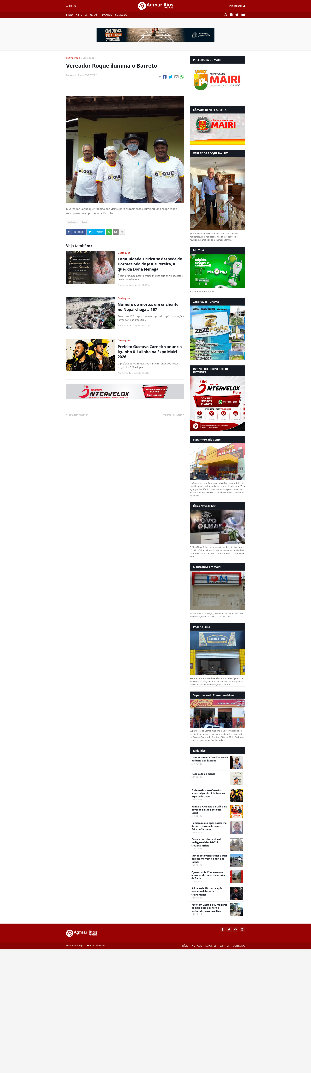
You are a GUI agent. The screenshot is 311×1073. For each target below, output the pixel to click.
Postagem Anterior (78, 414)
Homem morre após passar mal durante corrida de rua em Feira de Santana (209, 826)
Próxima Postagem (172, 414)
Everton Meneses (96, 945)
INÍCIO (69, 14)
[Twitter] (170, 77)
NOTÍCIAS (197, 945)
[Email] (176, 77)
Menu (72, 5)
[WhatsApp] (182, 77)
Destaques (88, 57)
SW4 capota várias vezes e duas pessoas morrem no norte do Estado (209, 858)
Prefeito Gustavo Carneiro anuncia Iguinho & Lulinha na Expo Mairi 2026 (150, 351)
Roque (84, 222)
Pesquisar (235, 5)
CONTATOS (121, 14)
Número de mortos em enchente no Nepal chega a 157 (148, 307)
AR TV (79, 14)
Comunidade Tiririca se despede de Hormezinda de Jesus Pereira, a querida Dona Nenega (150, 264)
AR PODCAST (92, 14)
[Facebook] (165, 77)
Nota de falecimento (203, 773)
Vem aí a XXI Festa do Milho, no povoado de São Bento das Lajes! (209, 809)
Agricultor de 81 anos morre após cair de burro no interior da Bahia (208, 875)
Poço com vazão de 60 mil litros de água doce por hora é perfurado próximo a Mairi (209, 908)
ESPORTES (210, 945)
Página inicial (73, 57)
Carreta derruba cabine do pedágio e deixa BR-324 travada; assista (206, 842)
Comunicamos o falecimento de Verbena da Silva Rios (209, 759)
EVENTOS (107, 14)
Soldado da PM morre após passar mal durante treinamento (206, 891)
